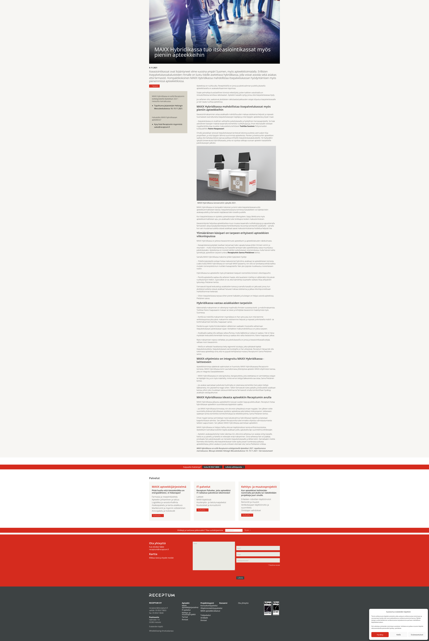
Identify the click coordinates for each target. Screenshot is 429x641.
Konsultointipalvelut (209, 605)
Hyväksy (380, 635)
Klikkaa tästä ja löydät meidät (161, 558)
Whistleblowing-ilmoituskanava (161, 631)
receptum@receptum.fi (159, 549)
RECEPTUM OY (155, 603)
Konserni (223, 603)
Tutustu (157, 515)
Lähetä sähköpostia (233, 467)
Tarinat (185, 617)
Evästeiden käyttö (156, 626)
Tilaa (246, 530)
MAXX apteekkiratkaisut (210, 611)
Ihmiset (185, 619)
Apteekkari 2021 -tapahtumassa (253, 448)
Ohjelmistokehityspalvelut (211, 608)
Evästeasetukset (417, 635)
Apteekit (185, 603)
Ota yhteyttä (243, 603)
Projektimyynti (207, 603)
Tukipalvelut (206, 615)
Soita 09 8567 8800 (211, 467)
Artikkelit (204, 618)
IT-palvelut (186, 610)
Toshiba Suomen (247, 126)
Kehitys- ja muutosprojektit (189, 613)
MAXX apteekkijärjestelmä (190, 606)
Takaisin (155, 86)
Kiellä (398, 635)
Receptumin (233, 252)
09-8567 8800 (158, 547)
